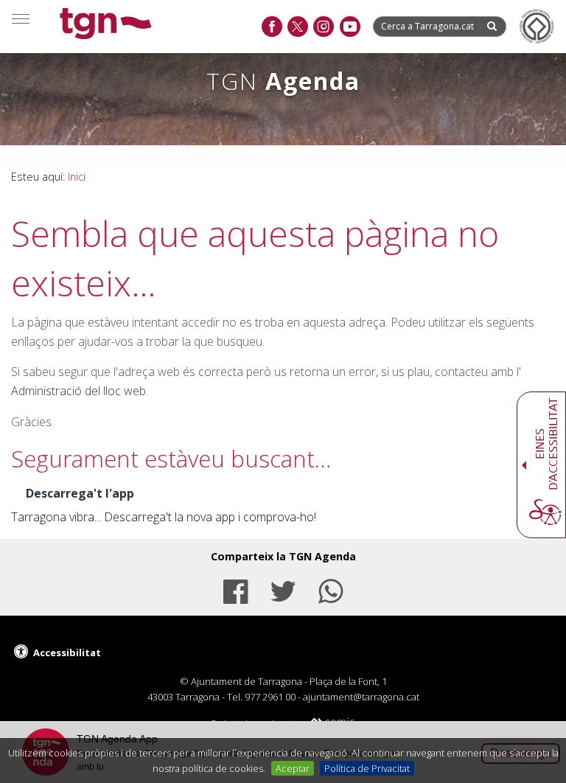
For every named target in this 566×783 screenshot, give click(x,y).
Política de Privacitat (367, 768)
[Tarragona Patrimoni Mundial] (536, 26)
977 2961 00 (270, 696)
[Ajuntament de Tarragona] (106, 25)
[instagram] (323, 27)
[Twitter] (283, 589)
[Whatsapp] (331, 589)
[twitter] (297, 27)
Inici (76, 177)
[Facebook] (235, 589)
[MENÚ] (20, 18)
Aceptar (293, 768)
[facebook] (271, 27)
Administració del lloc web (78, 391)
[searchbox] (429, 26)
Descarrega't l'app (80, 493)
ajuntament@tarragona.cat (361, 696)
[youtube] (349, 27)
